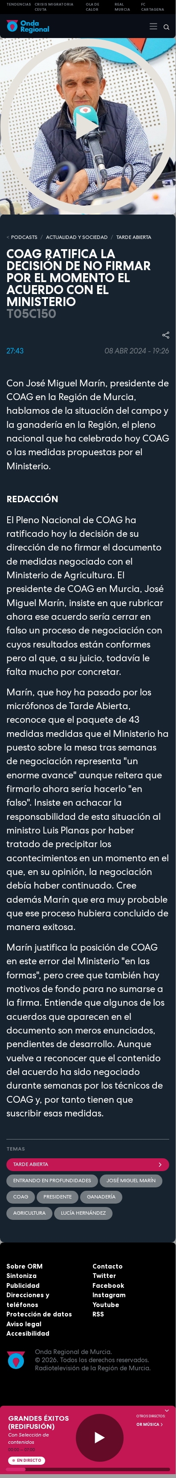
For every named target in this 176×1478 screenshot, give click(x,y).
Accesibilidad (27, 1333)
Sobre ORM (24, 1266)
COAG (20, 1196)
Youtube (105, 1305)
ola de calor (92, 7)
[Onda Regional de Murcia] (27, 26)
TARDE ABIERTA (133, 237)
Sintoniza (21, 1276)
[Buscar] (163, 26)
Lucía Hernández (83, 1213)
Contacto (107, 1266)
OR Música (148, 1424)
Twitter (104, 1276)
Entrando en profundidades (52, 1180)
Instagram (109, 1295)
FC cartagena (152, 7)
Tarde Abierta (30, 1164)
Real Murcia (122, 7)
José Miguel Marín (131, 1180)
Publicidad (23, 1285)
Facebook (108, 1285)
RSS (98, 1314)
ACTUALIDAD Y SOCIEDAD (77, 237)
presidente (57, 1196)
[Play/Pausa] (100, 1438)
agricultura (29, 1213)
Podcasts (24, 237)
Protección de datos (39, 1314)
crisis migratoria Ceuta (54, 7)
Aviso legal (23, 1324)
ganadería (101, 1196)
